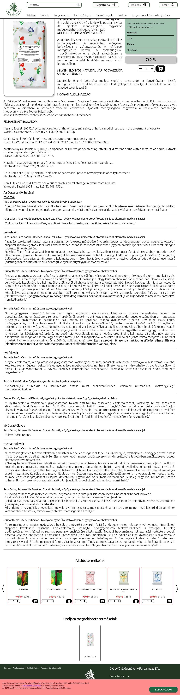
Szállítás (122, 14)
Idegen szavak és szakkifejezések (151, 14)
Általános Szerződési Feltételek (25, 668)
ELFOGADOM (163, 689)
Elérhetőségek (82, 14)
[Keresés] (78, 5)
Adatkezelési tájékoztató (51, 668)
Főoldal (31, 14)
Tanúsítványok (104, 14)
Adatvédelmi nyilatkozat (32, 685)
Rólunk (45, 14)
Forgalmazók (61, 14)
